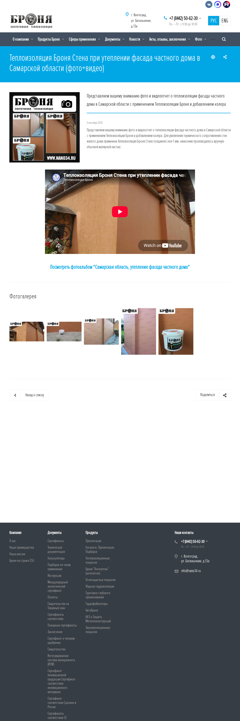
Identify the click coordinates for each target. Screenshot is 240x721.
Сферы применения (83, 39)
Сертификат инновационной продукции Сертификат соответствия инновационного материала (61, 681)
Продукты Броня (49, 39)
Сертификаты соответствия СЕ (57, 715)
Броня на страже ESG (21, 560)
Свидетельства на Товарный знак (58, 605)
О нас (12, 541)
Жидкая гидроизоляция (100, 586)
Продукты (92, 532)
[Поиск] (224, 39)
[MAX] (217, 4)
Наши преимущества (21, 547)
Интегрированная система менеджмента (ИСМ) (61, 660)
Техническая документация (56, 549)
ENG (224, 21)
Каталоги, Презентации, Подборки (100, 549)
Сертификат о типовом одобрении (61, 640)
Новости (135, 39)
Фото (199, 39)
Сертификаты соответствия (56, 616)
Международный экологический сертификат (58, 586)
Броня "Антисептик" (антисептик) (97, 571)
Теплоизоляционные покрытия (98, 560)
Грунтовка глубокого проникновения (98, 595)
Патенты (53, 597)
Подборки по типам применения (59, 566)
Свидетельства (56, 649)
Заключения (55, 632)
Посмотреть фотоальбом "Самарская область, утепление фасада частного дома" (120, 267)
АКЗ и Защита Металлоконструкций (98, 619)
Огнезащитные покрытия (101, 580)
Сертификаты (56, 541)
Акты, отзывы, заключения (168, 39)
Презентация (93, 541)
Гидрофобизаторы (97, 603)
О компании (21, 39)
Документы (113, 39)
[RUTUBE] (226, 4)
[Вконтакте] (208, 4)
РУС (213, 21)
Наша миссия (17, 554)
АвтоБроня (92, 610)
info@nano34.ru (191, 570)
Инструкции (54, 575)
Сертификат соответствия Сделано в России (62, 702)
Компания (15, 532)
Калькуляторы (56, 558)
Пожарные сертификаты (62, 625)
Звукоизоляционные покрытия (98, 629)
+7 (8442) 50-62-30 (183, 18)
